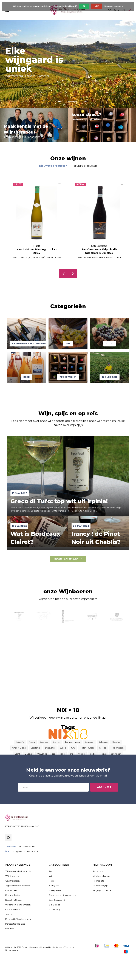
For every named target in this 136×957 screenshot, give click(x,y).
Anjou (32, 742)
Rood (51, 871)
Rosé (51, 880)
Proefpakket (55, 890)
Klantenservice (12, 909)
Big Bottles (54, 904)
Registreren (98, 871)
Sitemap (9, 914)
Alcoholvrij (54, 909)
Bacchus (44, 742)
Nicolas (102, 748)
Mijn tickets (98, 880)
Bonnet (56, 742)
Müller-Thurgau (87, 748)
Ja (84, 6)
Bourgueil (89, 742)
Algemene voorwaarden (17, 885)
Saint (17, 754)
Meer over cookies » (113, 6)
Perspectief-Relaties (15, 923)
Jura (73, 748)
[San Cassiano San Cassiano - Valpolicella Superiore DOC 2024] (99, 213)
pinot (103, 754)
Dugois (63, 748)
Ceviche (116, 742)
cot (53, 754)
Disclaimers (11, 890)
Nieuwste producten (53, 165)
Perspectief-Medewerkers (18, 919)
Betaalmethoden (13, 900)
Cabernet (103, 742)
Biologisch (54, 885)
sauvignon (116, 754)
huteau (81, 754)
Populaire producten (84, 165)
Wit (51, 876)
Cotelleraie (35, 748)
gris (71, 754)
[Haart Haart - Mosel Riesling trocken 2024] (37, 213)
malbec (93, 754)
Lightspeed (57, 947)
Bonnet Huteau (72, 742)
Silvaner (28, 754)
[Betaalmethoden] (97, 946)
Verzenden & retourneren (18, 904)
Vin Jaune (42, 754)
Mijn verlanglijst (100, 885)
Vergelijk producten (102, 890)
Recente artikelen (66, 558)
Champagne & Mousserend (62, 895)
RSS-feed (9, 928)
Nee (97, 6)
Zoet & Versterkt (57, 900)
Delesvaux (50, 748)
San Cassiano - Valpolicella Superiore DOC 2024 (99, 251)
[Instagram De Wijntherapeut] (8, 837)
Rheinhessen (117, 748)
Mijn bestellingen (101, 876)
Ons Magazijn (12, 880)
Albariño (20, 742)
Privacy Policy (12, 895)
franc (62, 754)
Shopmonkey (11, 950)
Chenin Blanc (19, 748)
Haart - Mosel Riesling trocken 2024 (36, 251)
